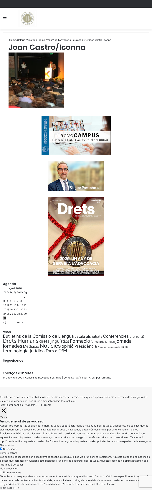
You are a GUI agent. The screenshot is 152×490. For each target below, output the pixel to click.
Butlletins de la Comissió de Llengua (38, 336)
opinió (68, 346)
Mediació (31, 346)
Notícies (50, 345)
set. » (20, 322)
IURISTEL (106, 377)
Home (12, 39)
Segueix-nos (13, 360)
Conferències (116, 336)
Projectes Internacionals (109, 347)
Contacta (69, 377)
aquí (73, 400)
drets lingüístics (54, 341)
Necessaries (10, 449)
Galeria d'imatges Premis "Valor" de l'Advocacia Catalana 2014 (52, 39)
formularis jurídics (103, 341)
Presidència (85, 346)
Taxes (124, 346)
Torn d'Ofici (56, 350)
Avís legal (81, 377)
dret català (137, 336)
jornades (12, 346)
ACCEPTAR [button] (31, 404)
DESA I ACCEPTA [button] (9, 487)
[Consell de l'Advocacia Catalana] (27, 18)
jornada (123, 341)
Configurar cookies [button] (12, 404)
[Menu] (4, 20)
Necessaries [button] (7, 445)
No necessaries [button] (9, 468)
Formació (80, 341)
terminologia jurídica (24, 350)
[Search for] (147, 20)
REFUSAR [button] (45, 404)
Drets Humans (21, 340)
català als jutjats (88, 336)
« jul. (6, 322)
